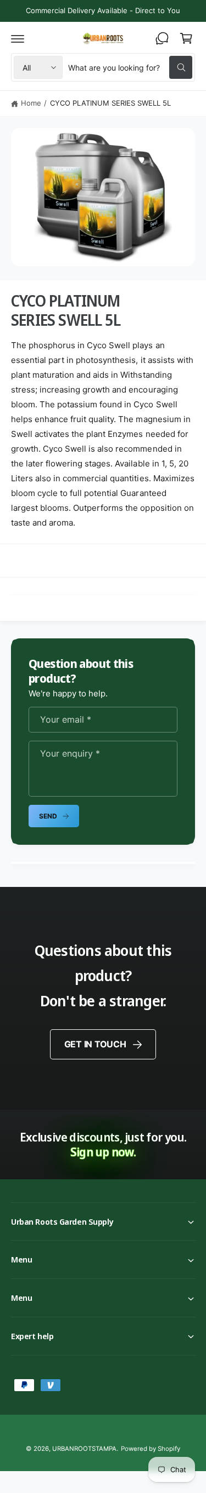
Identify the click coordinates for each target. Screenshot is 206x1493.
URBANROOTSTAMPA (84, 1448)
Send (48, 816)
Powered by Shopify (150, 1448)
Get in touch (95, 1044)
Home (31, 103)
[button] (17, 38)
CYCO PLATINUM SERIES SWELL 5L (110, 103)
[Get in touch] (162, 38)
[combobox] (130, 67)
